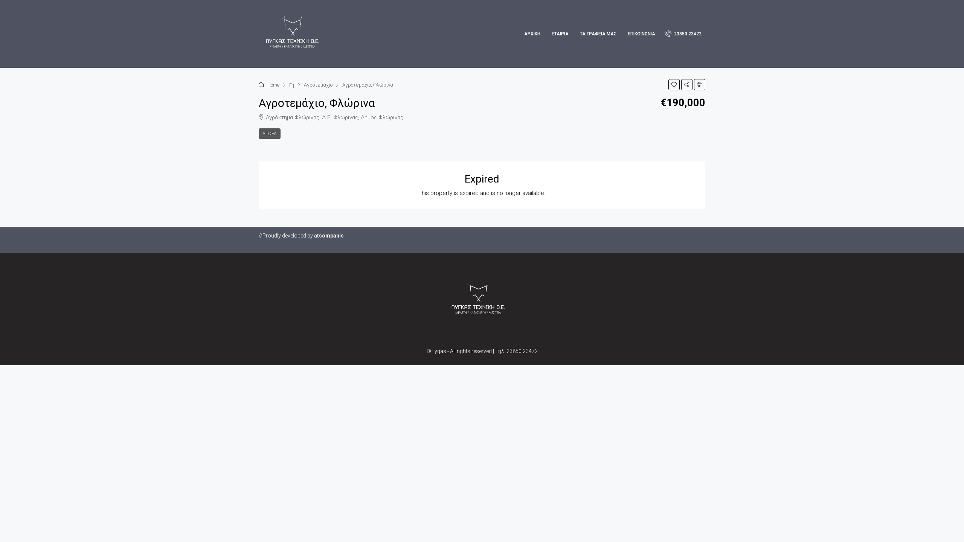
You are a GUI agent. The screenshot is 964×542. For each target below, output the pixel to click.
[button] (674, 84)
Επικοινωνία (641, 34)
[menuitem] (683, 33)
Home (273, 85)
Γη (291, 85)
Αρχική (532, 34)
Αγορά (269, 133)
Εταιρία (560, 34)
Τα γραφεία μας (598, 34)
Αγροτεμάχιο (318, 85)
